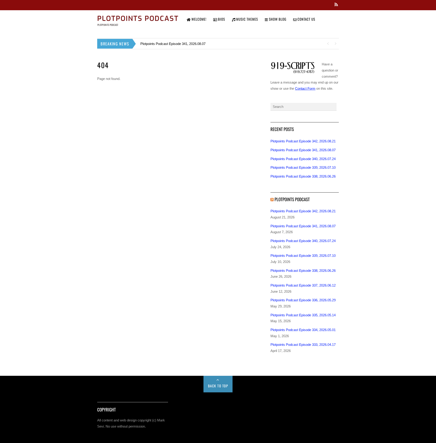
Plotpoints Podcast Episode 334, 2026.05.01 (303, 330)
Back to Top (218, 385)
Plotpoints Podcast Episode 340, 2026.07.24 (303, 159)
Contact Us (306, 19)
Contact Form (305, 88)
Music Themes (246, 19)
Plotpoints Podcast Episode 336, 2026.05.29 (303, 300)
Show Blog (277, 19)
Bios (221, 19)
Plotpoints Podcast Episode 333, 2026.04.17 (303, 344)
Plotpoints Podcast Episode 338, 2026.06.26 (303, 176)
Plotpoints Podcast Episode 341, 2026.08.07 (173, 44)
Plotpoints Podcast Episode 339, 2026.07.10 (303, 167)
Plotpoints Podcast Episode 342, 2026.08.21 (303, 141)
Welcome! (198, 19)
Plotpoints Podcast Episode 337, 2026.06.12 (303, 285)
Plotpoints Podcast (292, 199)
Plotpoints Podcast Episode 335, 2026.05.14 (303, 315)
